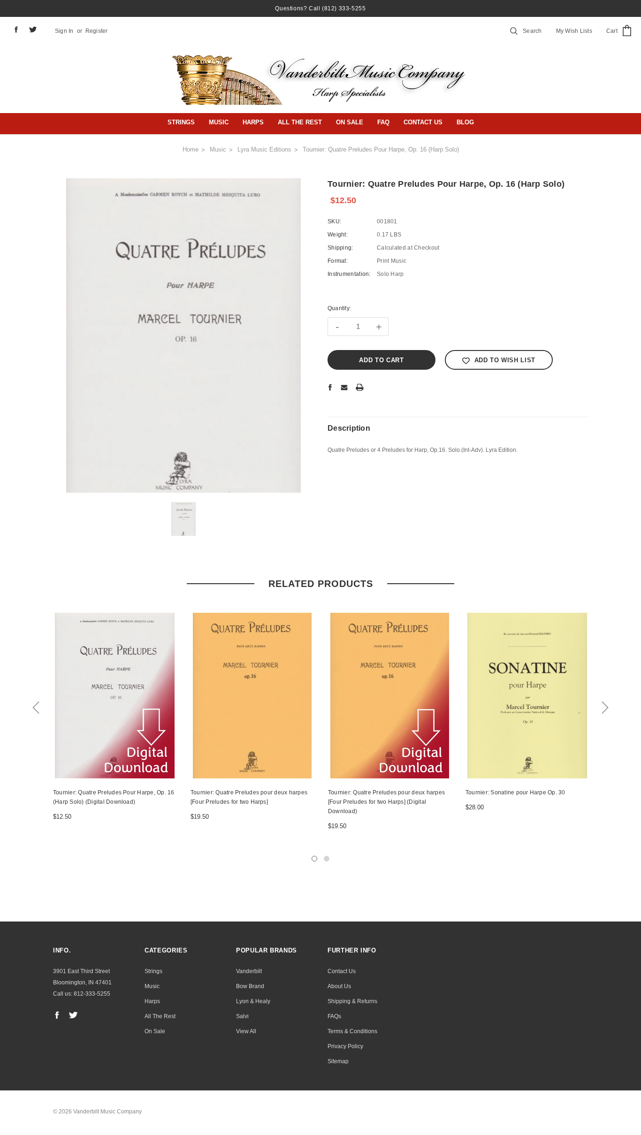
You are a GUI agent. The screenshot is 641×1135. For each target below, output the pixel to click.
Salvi (242, 1016)
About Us (339, 986)
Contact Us (423, 122)
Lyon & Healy (253, 1001)
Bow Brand (250, 986)
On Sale (349, 122)
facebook (16, 29)
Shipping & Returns (352, 1001)
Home (190, 149)
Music (219, 122)
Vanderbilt (249, 971)
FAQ (383, 122)
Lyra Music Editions (264, 149)
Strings (181, 122)
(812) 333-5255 (344, 8)
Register (96, 31)
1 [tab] (314, 858)
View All (246, 1031)
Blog (465, 122)
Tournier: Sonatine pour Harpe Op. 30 (515, 792)
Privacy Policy (345, 1046)
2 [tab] (326, 858)
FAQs (334, 1016)
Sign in (64, 31)
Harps (253, 122)
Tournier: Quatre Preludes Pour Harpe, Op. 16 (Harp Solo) (381, 149)
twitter (33, 29)
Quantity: (339, 308)
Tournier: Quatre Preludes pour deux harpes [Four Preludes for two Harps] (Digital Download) (386, 802)
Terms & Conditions (352, 1031)
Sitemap (338, 1061)
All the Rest (300, 122)
